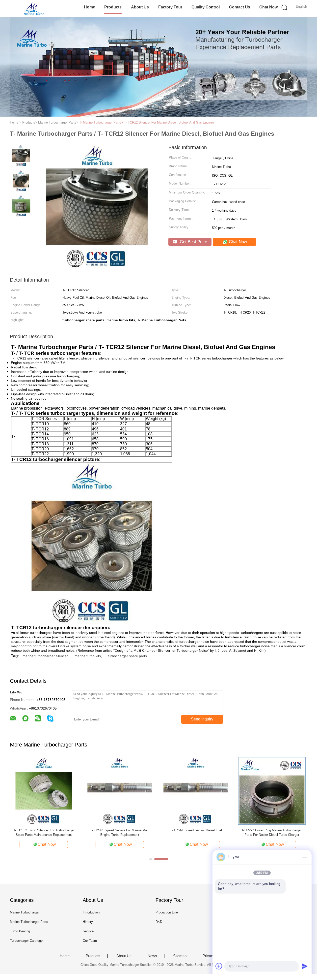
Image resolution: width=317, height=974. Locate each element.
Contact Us (239, 7)
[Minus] (305, 857)
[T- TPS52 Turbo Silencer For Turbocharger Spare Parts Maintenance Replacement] (44, 790)
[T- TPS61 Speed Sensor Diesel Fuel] (196, 790)
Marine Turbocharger (24, 912)
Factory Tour (170, 7)
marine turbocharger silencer (45, 656)
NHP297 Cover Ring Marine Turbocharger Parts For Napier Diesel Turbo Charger (271, 832)
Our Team (90, 940)
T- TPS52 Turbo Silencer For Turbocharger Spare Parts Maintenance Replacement (43, 832)
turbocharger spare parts (127, 656)
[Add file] (218, 966)
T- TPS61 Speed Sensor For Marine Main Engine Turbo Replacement (119, 832)
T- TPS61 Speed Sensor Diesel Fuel (196, 830)
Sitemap (179, 956)
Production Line (167, 912)
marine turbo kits (88, 656)
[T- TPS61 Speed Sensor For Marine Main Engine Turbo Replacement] (120, 790)
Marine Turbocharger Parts (29, 922)
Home (89, 7)
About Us (140, 7)
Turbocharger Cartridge (26, 940)
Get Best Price (193, 241)
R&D (159, 922)
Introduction (91, 912)
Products (113, 7)
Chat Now (268, 7)
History (88, 922)
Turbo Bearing (20, 931)
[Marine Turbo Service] (34, 8)
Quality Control (205, 7)
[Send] (305, 966)
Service (88, 931)
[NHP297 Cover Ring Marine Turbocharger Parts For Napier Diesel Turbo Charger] (272, 790)
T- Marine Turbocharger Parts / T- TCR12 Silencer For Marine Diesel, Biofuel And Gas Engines (146, 122)
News (152, 956)
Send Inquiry (202, 719)
